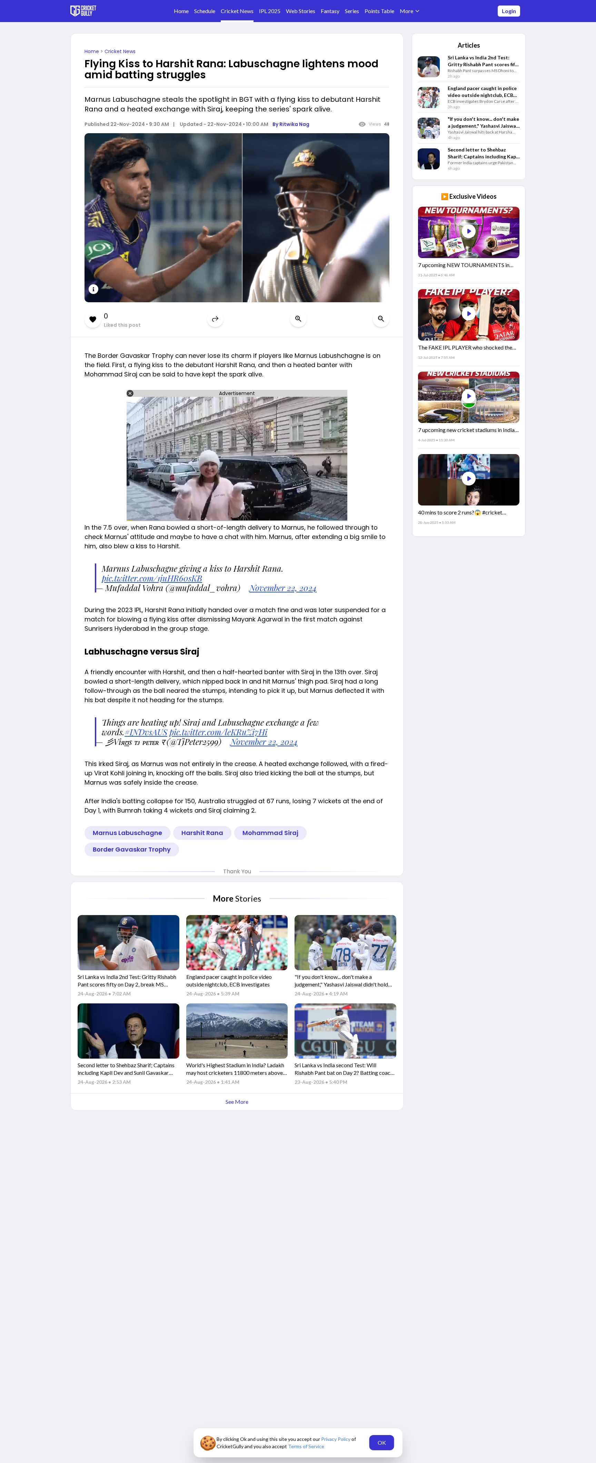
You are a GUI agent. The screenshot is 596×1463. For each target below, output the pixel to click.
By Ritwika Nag (290, 124)
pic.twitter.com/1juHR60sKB (152, 577)
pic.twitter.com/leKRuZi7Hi (218, 731)
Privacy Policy (336, 1439)
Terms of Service (306, 1446)
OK (382, 1442)
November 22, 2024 (283, 587)
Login (509, 11)
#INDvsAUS (146, 731)
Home (92, 51)
